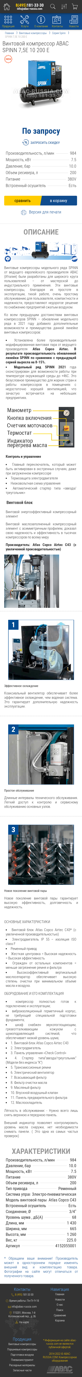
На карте (24, 1322)
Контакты (57, 26)
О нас (60, 1304)
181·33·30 (30, 5)
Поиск (59, 1310)
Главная (59, 1294)
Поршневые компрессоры (22, 1349)
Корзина (60, 1320)
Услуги (24, 26)
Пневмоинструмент (22, 1360)
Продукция (8, 26)
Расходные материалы (22, 1365)
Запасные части (22, 1370)
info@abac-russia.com (29, 9)
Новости (74, 26)
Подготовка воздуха (22, 1354)
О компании (41, 26)
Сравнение (60, 1315)
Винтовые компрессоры (22, 1344)
